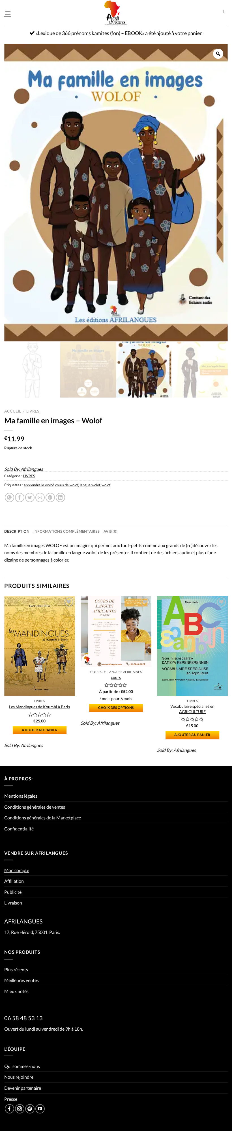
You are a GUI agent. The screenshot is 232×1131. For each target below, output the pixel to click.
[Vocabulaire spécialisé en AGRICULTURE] (192, 646)
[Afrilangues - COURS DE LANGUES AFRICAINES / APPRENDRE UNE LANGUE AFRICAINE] (116, 13)
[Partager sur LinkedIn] (60, 497)
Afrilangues (32, 469)
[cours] (116, 631)
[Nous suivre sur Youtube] (40, 1108)
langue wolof (90, 485)
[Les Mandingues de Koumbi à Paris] (39, 646)
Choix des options (116, 707)
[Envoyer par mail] (40, 497)
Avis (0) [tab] (110, 531)
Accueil (12, 411)
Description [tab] (16, 531)
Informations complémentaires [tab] (66, 531)
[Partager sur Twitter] (30, 497)
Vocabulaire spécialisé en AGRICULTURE (192, 709)
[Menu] (7, 13)
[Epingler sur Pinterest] (50, 497)
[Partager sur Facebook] (19, 497)
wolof (106, 485)
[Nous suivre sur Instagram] (19, 1108)
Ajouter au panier (40, 730)
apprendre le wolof (38, 485)
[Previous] (4, 680)
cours (116, 677)
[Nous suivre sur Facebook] (9, 1108)
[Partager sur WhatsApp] (9, 497)
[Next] (227, 680)
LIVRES (32, 411)
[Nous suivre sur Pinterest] (30, 1108)
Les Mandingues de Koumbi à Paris (39, 706)
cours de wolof (66, 485)
